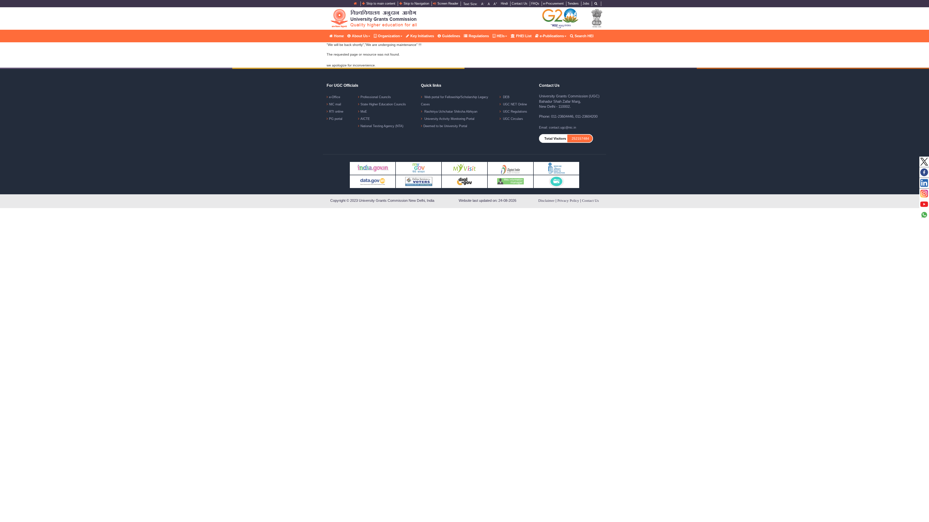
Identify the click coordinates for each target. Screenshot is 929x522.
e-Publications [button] (552, 36)
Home (339, 36)
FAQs (535, 3)
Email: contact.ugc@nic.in (557, 127)
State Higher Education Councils (383, 104)
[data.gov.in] (372, 181)
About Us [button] (360, 36)
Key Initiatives (422, 36)
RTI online (336, 111)
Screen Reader (447, 3)
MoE (363, 111)
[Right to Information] (556, 168)
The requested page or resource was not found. (363, 54)
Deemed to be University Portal (445, 126)
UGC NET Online (514, 104)
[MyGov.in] (418, 168)
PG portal (335, 119)
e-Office (334, 97)
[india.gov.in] (372, 168)
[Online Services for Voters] (418, 181)
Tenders (573, 3)
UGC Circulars (512, 119)
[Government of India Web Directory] (556, 181)
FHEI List (524, 36)
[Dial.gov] (464, 181)
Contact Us (519, 3)
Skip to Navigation (416, 3)
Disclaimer (546, 201)
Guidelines (451, 36)
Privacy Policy (568, 201)
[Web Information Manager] (510, 181)
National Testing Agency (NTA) (381, 126)
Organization (389, 36)
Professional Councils (375, 97)
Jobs (586, 3)
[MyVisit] (464, 168)
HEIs (501, 36)
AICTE (365, 119)
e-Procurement (553, 3)
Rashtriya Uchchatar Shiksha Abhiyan (450, 111)
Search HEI (584, 36)
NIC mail (335, 104)
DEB (505, 97)
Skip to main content (380, 3)
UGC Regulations (514, 111)
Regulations (479, 36)
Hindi (504, 3)
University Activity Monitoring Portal (448, 119)
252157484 (580, 138)
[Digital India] (510, 168)
